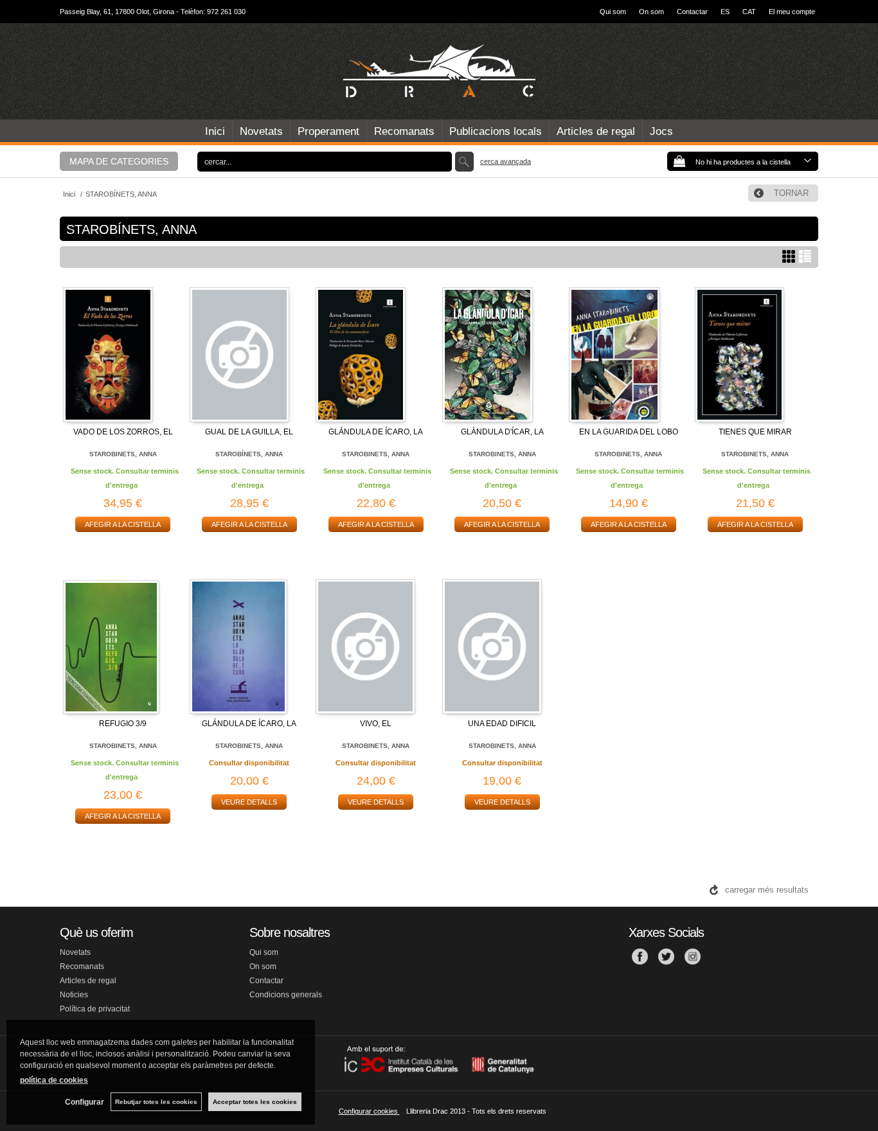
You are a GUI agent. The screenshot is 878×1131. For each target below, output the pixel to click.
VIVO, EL (375, 723)
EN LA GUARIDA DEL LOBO (628, 431)
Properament (328, 131)
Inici (215, 131)
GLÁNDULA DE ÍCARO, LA (375, 431)
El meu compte (792, 11)
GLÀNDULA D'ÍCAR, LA (502, 431)
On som (651, 11)
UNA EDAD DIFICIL (502, 723)
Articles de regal (596, 131)
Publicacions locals (495, 131)
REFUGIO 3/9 (123, 723)
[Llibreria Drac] (439, 71)
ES (725, 11)
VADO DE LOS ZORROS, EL (123, 431)
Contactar (692, 11)
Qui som (613, 11)
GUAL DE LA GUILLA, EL (249, 431)
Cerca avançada (505, 161)
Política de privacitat (95, 1008)
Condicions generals (285, 994)
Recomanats (404, 131)
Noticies (74, 994)
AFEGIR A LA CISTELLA (123, 524)
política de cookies (54, 1080)
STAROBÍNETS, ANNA (249, 454)
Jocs (661, 131)
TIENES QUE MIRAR (755, 431)
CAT (749, 11)
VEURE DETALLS (249, 802)
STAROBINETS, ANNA (123, 454)
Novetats (261, 131)
